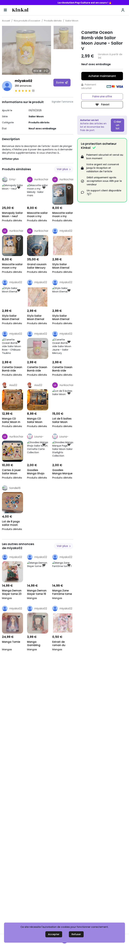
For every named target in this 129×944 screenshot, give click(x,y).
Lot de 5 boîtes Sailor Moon (62, 420)
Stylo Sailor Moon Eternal (60, 266)
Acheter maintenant (102, 76)
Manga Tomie (11, 642)
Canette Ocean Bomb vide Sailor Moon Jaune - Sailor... (62, 369)
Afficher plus (10, 159)
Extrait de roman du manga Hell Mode (59, 643)
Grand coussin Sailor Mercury (37, 266)
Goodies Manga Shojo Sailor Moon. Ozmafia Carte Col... (37, 472)
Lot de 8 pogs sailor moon (11, 523)
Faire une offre (102, 96)
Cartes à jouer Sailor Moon (11, 471)
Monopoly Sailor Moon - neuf (12, 214)
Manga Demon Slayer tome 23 (12, 592)
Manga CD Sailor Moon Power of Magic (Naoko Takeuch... (37, 420)
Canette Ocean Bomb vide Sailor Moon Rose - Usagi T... (37, 369)
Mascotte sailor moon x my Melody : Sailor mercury (62, 214)
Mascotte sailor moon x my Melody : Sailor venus (12, 266)
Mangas (7, 598)
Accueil (6, 20)
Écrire (60, 82)
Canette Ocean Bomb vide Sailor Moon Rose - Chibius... (12, 369)
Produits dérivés (53, 20)
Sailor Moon (71, 20)
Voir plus (63, 169)
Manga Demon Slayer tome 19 (37, 592)
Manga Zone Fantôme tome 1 (62, 592)
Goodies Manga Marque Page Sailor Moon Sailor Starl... (62, 472)
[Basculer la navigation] (5, 10)
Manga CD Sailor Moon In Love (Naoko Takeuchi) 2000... (11, 420)
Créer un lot (117, 125)
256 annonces (23, 85)
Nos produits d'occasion (27, 20)
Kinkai (20, 10)
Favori (104, 104)
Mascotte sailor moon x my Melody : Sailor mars (37, 214)
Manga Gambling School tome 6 (36, 643)
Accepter (53, 934)
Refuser (76, 934)
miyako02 (23, 80)
